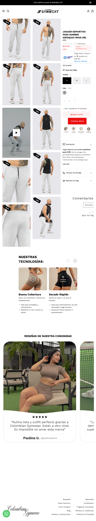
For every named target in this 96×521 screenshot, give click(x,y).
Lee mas (66, 164)
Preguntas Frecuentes (85, 507)
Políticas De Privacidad (85, 514)
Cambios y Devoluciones (60, 514)
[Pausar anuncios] (90, 2)
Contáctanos (89, 503)
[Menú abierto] (2, 11)
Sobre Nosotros (64, 503)
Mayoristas (89, 499)
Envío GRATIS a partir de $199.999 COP (48, 2)
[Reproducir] (16, 132)
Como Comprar (64, 507)
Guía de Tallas (71, 70)
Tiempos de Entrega (73, 173)
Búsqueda (66, 499)
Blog (68, 511)
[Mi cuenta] (87, 11)
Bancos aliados (80, 61)
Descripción (70, 144)
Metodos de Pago (72, 181)
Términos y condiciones (84, 511)
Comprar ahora (77, 121)
